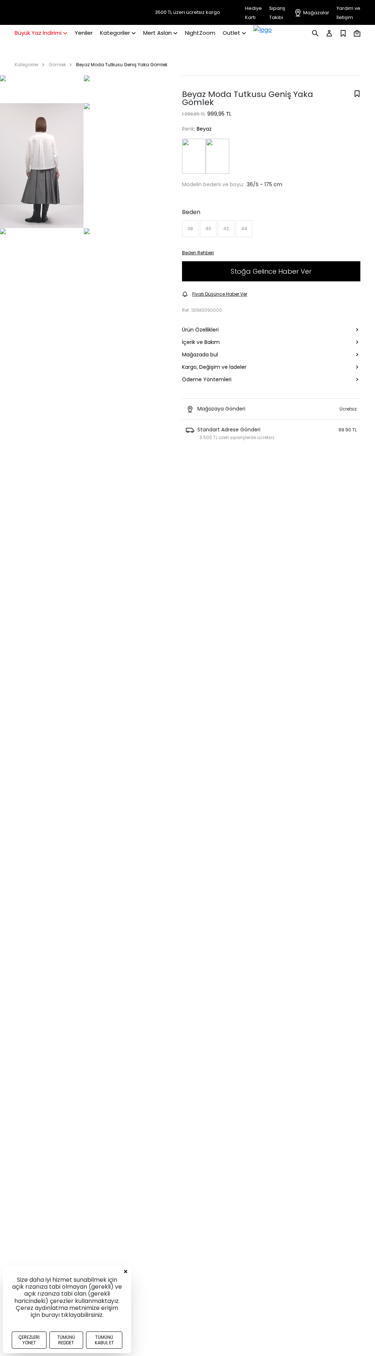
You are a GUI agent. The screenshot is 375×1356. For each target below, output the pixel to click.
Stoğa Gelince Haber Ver (271, 271)
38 (190, 228)
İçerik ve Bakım (201, 342)
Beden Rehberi (198, 253)
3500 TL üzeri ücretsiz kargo (187, 12)
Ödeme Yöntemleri (206, 379)
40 (208, 228)
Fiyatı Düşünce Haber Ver (219, 294)
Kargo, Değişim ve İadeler (214, 367)
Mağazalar (316, 12)
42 (226, 228)
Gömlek (57, 64)
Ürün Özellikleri (200, 329)
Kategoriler (26, 64)
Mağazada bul (200, 354)
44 (244, 228)
